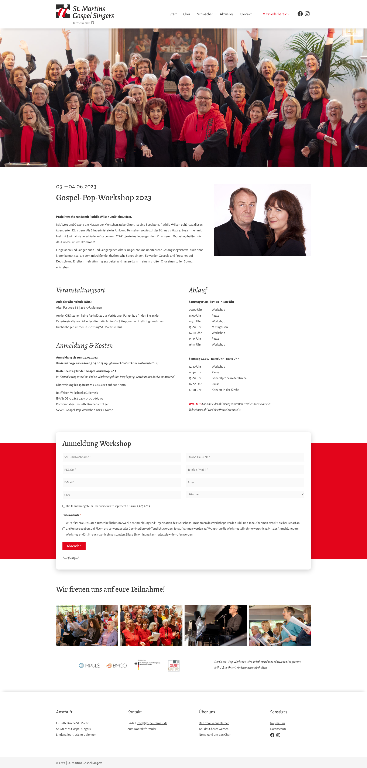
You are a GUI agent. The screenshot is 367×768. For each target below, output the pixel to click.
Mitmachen (205, 14)
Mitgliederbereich (276, 14)
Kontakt (246, 14)
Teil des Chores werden (214, 729)
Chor (186, 14)
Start (173, 14)
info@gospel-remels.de (152, 723)
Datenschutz (278, 729)
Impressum (277, 723)
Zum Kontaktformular (141, 729)
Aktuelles (226, 14)
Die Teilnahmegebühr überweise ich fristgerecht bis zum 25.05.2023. (108, 506)
